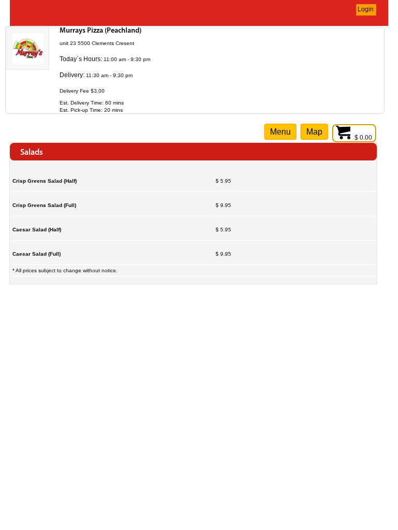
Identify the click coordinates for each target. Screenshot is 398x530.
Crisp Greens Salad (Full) (44, 205)
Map (314, 131)
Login (366, 9)
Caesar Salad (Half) (36, 229)
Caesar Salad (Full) (36, 254)
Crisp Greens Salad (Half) (44, 181)
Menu (280, 131)
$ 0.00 (364, 137)
